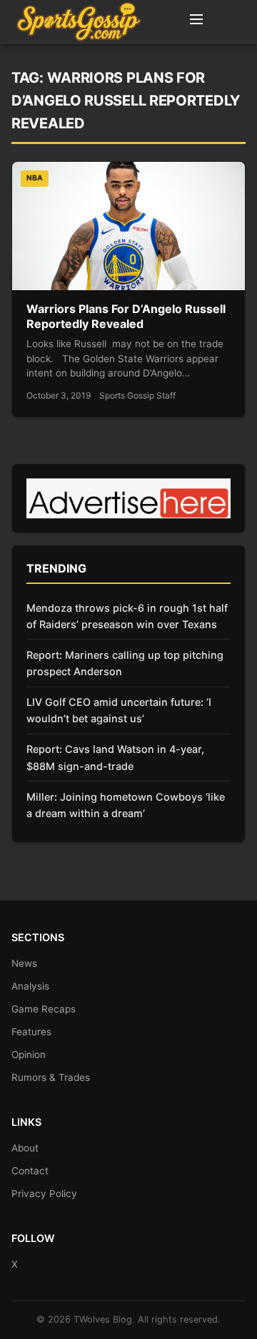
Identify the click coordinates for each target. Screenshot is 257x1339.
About (25, 1148)
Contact (30, 1170)
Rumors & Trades (50, 1077)
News (24, 963)
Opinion (28, 1054)
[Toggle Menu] (196, 21)
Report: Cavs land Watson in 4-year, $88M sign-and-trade (115, 757)
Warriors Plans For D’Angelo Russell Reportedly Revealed (126, 317)
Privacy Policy (44, 1193)
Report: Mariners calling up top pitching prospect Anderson (124, 663)
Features (31, 1031)
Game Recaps (43, 1009)
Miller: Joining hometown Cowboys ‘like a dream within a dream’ (125, 805)
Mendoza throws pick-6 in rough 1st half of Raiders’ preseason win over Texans (127, 616)
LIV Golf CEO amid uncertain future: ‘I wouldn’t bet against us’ (118, 710)
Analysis (30, 986)
